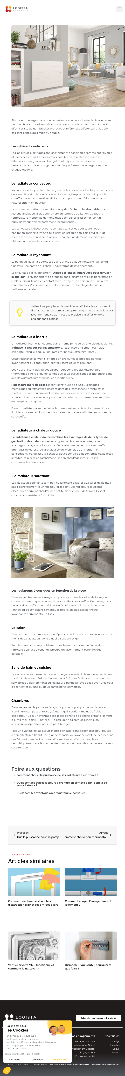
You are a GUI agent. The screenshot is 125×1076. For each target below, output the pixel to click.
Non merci (14, 1059)
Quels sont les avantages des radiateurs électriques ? (51, 793)
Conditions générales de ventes (105, 1064)
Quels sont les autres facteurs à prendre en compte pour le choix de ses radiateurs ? (61, 784)
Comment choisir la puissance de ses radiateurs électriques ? (57, 775)
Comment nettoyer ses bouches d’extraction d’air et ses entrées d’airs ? (33, 905)
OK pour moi (60, 1059)
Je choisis (37, 1059)
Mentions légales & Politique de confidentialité (69, 1064)
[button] (119, 9)
